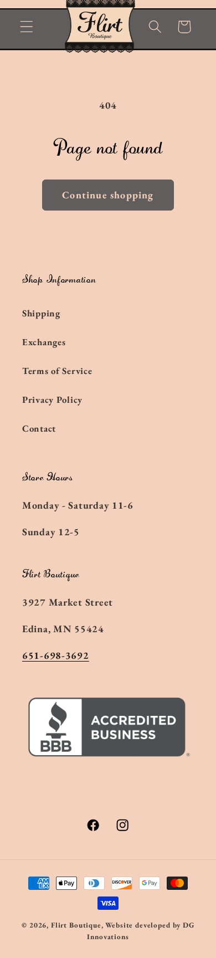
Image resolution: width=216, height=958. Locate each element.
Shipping (41, 313)
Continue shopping (107, 194)
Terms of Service (57, 371)
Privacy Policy (52, 399)
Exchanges (43, 342)
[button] (27, 27)
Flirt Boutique (76, 925)
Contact (39, 428)
